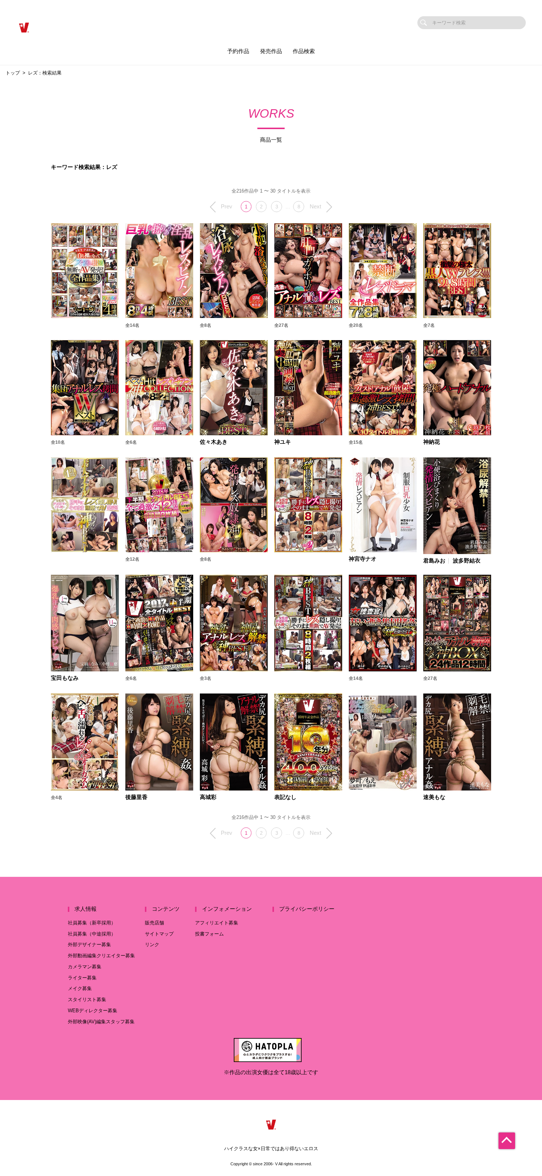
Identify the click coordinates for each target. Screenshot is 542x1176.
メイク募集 (80, 988)
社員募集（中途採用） (92, 934)
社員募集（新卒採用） (92, 923)
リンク (152, 944)
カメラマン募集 (84, 966)
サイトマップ (159, 934)
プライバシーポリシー (306, 909)
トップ (13, 73)
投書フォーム (209, 934)
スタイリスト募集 (87, 999)
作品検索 (304, 51)
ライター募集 (82, 977)
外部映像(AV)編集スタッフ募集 (101, 1021)
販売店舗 (154, 923)
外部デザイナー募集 (89, 944)
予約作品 (238, 51)
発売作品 (271, 51)
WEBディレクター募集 (92, 1010)
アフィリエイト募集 (216, 923)
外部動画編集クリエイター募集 (101, 955)
